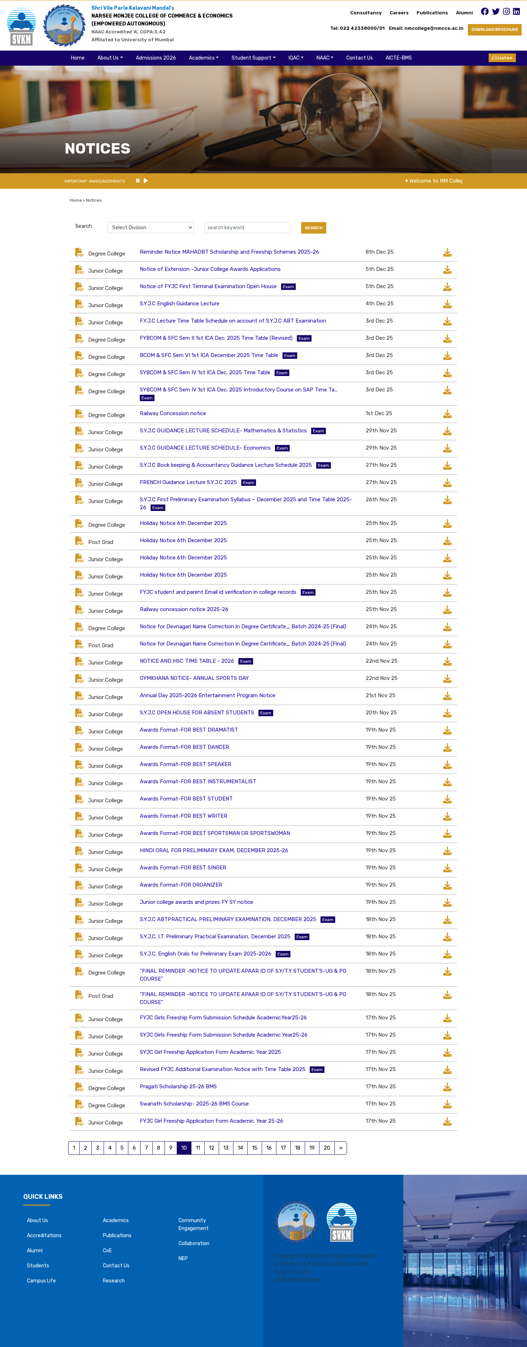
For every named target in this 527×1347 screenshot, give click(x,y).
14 (240, 1148)
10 (184, 1148)
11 (198, 1148)
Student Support (251, 58)
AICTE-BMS (399, 58)
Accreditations (44, 1236)
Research (114, 1281)
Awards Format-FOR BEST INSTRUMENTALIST (198, 781)
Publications (432, 12)
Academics (202, 58)
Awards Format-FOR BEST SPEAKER (185, 764)
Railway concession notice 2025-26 (184, 609)
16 (269, 1148)
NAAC (323, 58)
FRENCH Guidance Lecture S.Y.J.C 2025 (188, 482)
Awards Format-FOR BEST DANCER (184, 747)
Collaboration (194, 1243)
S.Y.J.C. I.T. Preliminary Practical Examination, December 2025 (215, 936)
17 (283, 1148)
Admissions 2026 (156, 58)
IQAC (294, 58)
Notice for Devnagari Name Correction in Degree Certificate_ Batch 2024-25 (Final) (243, 626)
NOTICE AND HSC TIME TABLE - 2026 (187, 661)
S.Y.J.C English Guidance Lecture (179, 303)
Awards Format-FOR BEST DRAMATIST (189, 730)
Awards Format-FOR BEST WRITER (183, 816)
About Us (108, 58)
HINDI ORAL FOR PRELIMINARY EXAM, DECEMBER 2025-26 (214, 850)
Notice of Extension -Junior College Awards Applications (210, 269)
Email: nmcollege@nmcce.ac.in (428, 28)
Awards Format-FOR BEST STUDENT (186, 798)
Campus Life (41, 1281)
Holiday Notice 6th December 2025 (183, 523)
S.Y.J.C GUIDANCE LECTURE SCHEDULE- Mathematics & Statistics (223, 430)
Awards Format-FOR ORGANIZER (181, 885)
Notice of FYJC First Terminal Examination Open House (208, 286)
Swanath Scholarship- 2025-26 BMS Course (194, 1103)
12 (211, 1148)
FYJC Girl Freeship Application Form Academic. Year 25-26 (211, 1121)
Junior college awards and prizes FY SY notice (196, 902)
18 (297, 1148)
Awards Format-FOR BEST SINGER (183, 867)
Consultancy (366, 12)
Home (78, 58)
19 (312, 1148)
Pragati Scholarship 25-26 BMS (178, 1086)
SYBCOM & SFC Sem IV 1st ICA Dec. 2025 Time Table (205, 372)
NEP (183, 1259)
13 (226, 1148)
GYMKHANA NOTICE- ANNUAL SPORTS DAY (194, 678)
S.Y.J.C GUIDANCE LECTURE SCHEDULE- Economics (205, 448)
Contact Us (359, 58)
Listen (504, 57)
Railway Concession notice (173, 413)
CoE (107, 1251)
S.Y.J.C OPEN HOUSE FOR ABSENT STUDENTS (197, 712)
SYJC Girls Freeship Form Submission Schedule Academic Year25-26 (224, 1035)
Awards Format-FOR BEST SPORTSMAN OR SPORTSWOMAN (215, 833)
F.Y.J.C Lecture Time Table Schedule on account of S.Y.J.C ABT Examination (233, 321)
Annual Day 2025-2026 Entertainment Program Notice (207, 695)
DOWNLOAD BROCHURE (494, 29)
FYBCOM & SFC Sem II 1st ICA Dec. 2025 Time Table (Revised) (216, 338)
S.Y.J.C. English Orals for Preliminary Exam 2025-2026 (205, 954)
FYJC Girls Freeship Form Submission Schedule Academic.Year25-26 (223, 1017)
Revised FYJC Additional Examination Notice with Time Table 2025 (222, 1069)
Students (38, 1266)
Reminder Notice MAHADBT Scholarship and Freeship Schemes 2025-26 (229, 252)
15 (254, 1148)
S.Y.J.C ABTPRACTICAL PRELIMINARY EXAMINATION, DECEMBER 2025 (228, 919)
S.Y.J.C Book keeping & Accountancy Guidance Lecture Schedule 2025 (226, 465)
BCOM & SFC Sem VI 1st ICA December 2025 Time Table (209, 355)
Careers (399, 12)
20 (327, 1148)
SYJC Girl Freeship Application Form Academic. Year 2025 (210, 1052)
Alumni (464, 12)
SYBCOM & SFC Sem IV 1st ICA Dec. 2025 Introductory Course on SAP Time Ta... (239, 389)
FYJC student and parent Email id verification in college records (218, 592)
